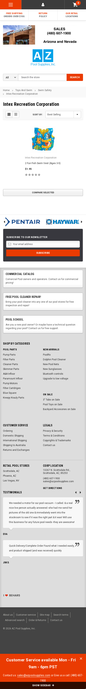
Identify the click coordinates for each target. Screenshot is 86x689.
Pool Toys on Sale (52, 404)
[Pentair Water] (21, 222)
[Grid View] (9, 114)
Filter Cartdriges (12, 388)
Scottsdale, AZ (11, 471)
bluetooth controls (53, 373)
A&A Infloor (9, 373)
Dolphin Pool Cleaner (54, 359)
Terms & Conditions (54, 435)
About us (8, 614)
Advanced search (15, 620)
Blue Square (9, 393)
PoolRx (47, 354)
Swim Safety (45, 90)
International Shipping (15, 440)
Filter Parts (9, 359)
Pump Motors (10, 383)
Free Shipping (14, 15)
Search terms (60, 614)
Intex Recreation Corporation (22, 93)
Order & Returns (37, 620)
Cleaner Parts (10, 364)
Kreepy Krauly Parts (13, 397)
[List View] (15, 114)
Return (43, 15)
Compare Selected (43, 192)
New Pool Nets (51, 364)
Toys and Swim (23, 90)
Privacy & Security (53, 431)
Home (6, 90)
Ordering (8, 431)
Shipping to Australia (14, 445)
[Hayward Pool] (64, 222)
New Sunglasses (52, 369)
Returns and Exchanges (16, 450)
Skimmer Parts (11, 369)
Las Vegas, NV (11, 480)
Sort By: (38, 114)
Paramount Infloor (13, 378)
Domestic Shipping (13, 435)
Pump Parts (9, 354)
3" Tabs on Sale (51, 399)
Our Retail (72, 15)
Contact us (49, 445)
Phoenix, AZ (9, 475)
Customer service (26, 614)
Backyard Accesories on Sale (59, 409)
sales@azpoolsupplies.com (33, 675)
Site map (44, 614)
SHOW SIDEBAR (41, 685)
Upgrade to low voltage (55, 378)
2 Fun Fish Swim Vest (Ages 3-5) (43, 163)
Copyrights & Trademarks (57, 440)
